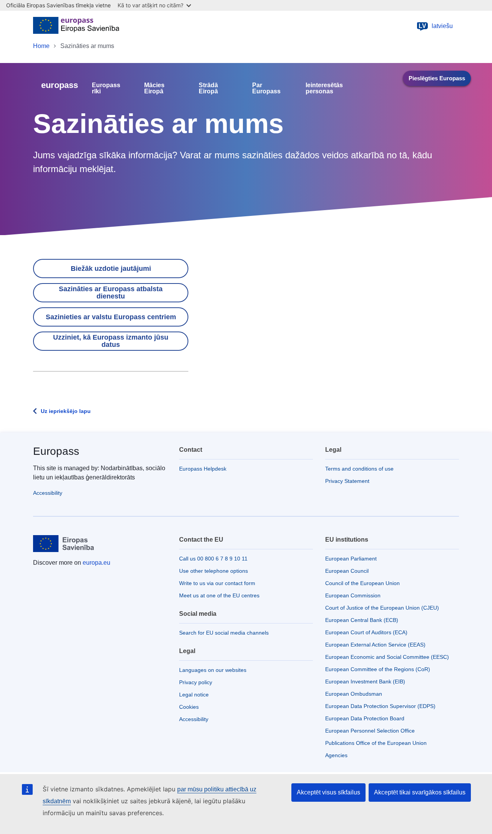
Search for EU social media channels (224, 633)
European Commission (353, 595)
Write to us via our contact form (217, 583)
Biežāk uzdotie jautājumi (111, 268)
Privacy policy (195, 682)
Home (41, 46)
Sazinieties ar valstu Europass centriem (111, 317)
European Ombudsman (353, 694)
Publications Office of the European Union (376, 743)
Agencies (336, 755)
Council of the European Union (362, 583)
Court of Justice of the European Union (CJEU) (382, 608)
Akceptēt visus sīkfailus (328, 792)
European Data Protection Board (364, 718)
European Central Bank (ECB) (361, 620)
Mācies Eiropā (154, 88)
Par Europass (266, 88)
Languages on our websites (212, 670)
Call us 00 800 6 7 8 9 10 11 (213, 558)
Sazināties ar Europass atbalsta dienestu (111, 292)
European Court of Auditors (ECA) (366, 632)
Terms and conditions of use (359, 469)
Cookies (189, 707)
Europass (56, 451)
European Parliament (351, 558)
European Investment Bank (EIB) (365, 681)
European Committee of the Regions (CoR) (377, 669)
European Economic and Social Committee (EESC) (387, 657)
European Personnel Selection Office (370, 731)
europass (59, 85)
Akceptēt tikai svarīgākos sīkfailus (419, 792)
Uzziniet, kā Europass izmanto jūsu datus (110, 340)
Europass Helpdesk (202, 469)
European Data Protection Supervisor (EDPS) (380, 706)
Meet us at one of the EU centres (219, 595)
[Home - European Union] (76, 26)
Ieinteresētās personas (324, 88)
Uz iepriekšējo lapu (66, 411)
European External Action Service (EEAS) (375, 645)
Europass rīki (106, 88)
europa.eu (96, 562)
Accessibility (47, 493)
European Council (347, 571)
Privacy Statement (347, 481)
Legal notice (194, 694)
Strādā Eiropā (208, 88)
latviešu (436, 26)
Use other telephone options (213, 571)
